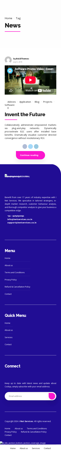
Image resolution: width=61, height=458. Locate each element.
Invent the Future (25, 114)
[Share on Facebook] (25, 146)
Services (8, 337)
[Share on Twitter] (30, 146)
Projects (47, 101)
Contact (8, 294)
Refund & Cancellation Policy (17, 286)
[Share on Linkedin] (36, 146)
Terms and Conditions (15, 272)
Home (8, 18)
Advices (12, 101)
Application (25, 101)
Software (10, 104)
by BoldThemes (21, 59)
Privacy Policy (11, 279)
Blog (37, 101)
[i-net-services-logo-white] (17, 183)
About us (9, 265)
